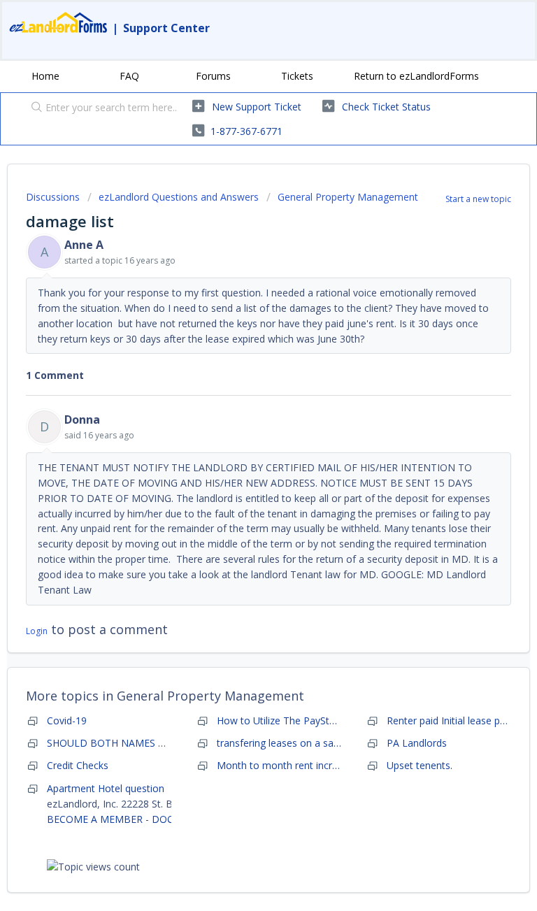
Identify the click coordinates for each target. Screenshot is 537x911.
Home (45, 76)
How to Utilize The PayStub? (281, 720)
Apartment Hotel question (105, 788)
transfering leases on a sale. (280, 742)
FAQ (129, 76)
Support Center (166, 28)
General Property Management (348, 196)
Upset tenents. (419, 765)
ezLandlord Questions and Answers (179, 196)
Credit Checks (77, 765)
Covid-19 (67, 720)
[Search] (33, 108)
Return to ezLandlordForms (416, 76)
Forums (213, 76)
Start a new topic (478, 199)
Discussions (53, 196)
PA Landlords (417, 742)
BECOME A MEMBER (95, 819)
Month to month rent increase (285, 765)
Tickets (297, 76)
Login (37, 631)
